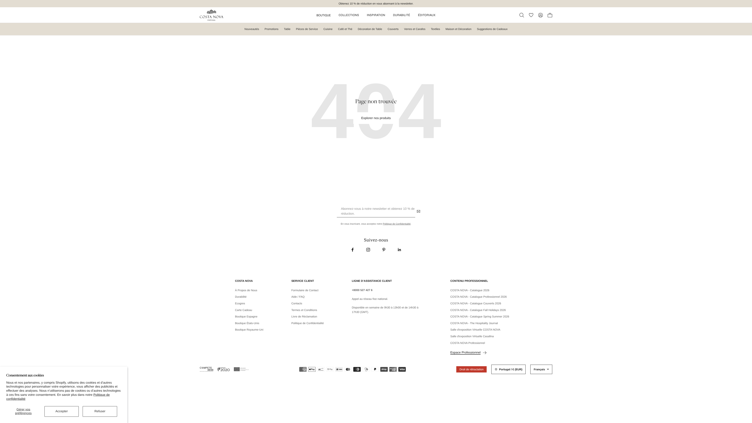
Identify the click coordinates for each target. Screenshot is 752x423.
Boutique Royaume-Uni (249, 329)
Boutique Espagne (246, 316)
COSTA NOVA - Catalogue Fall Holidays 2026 (478, 310)
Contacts (296, 303)
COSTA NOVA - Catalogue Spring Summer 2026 (479, 316)
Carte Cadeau (243, 310)
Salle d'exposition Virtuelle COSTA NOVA (475, 329)
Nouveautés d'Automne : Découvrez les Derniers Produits (373, 4)
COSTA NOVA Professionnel (467, 342)
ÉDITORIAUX (427, 15)
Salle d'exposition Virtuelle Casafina (472, 336)
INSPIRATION (376, 15)
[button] (323, 15)
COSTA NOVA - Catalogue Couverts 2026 (475, 303)
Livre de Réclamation (304, 316)
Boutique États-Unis (247, 323)
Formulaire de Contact (305, 290)
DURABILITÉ (401, 15)
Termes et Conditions (304, 310)
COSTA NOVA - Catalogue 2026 (469, 290)
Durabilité (241, 296)
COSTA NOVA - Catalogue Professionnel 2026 (478, 296)
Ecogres (240, 303)
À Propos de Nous (246, 290)
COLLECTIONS (349, 15)
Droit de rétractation (471, 369)
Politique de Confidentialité (397, 223)
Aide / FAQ (298, 296)
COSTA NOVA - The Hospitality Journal (474, 323)
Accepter (61, 411)
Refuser (99, 411)
